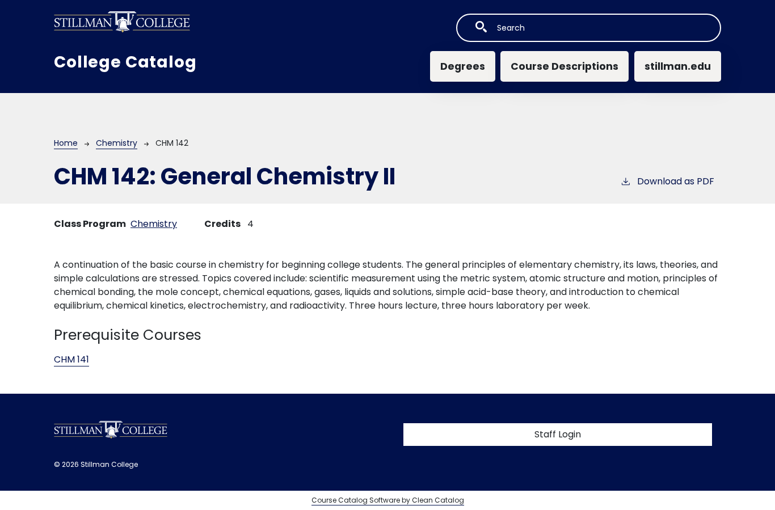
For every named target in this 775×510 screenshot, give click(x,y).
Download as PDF (675, 181)
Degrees (462, 66)
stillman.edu (678, 66)
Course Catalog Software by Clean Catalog (387, 500)
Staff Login (557, 434)
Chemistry (116, 143)
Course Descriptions (564, 66)
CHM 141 (71, 359)
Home (66, 143)
